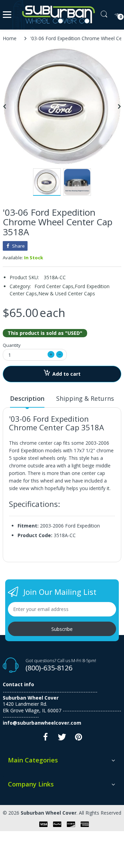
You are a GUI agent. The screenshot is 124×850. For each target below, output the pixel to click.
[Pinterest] (78, 739)
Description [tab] (27, 398)
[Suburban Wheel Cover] (57, 14)
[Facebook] (45, 739)
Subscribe (62, 629)
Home (10, 38)
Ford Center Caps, (54, 286)
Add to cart (66, 374)
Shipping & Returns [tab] (85, 398)
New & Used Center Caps (66, 293)
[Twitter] (62, 739)
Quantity (12, 345)
